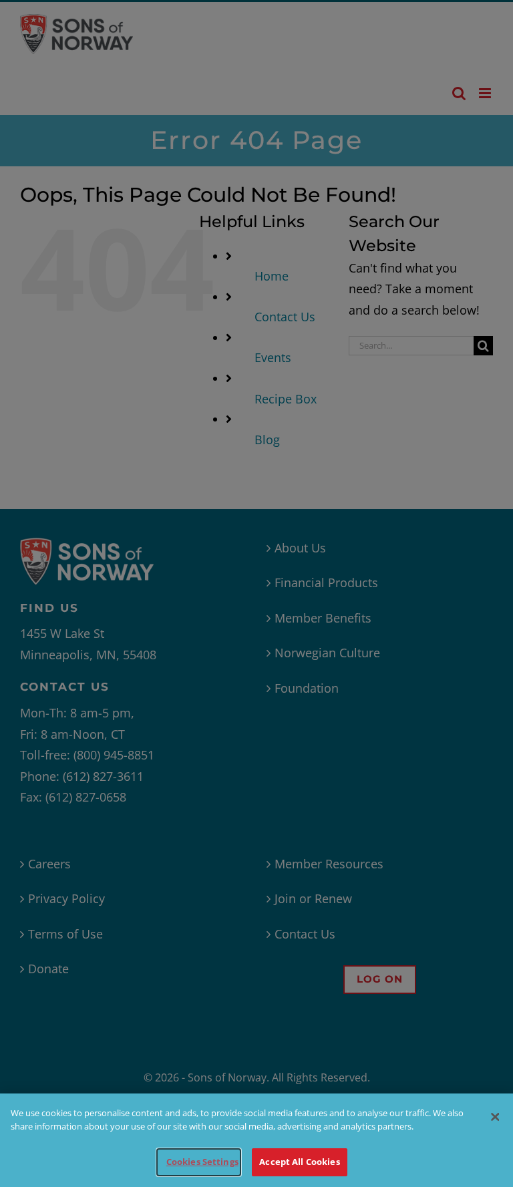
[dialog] (256, 1140)
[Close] (495, 1117)
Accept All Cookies (299, 1162)
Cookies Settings (202, 1162)
